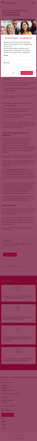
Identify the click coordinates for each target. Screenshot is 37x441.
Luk (13, 73)
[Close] (35, 22)
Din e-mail (6, 62)
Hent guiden (26, 73)
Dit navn (6, 55)
